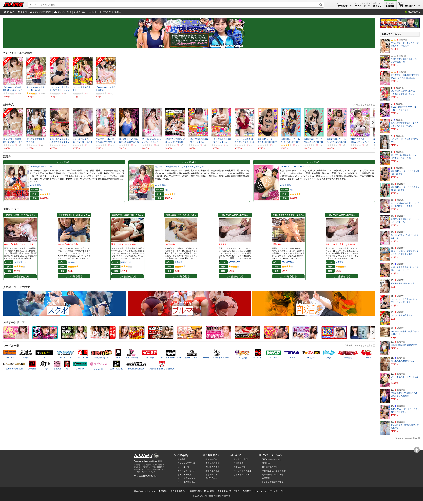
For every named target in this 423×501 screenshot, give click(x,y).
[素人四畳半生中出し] (103, 338)
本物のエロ (73, 262)
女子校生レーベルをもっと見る (358, 345)
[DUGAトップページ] (13, 4)
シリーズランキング (186, 478)
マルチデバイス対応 (112, 12)
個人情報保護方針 (270, 467)
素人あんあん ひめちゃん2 (402, 361)
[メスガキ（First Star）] (16, 338)
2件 (41, 190)
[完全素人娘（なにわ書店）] (160, 338)
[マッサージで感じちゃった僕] (305, 338)
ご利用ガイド (212, 455)
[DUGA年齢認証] (143, 456)
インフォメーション (272, 455)
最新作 (24, 12)
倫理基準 (266, 478)
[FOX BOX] (334, 338)
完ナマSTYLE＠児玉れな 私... (235, 215)
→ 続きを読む (36, 185)
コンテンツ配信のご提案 (273, 482)
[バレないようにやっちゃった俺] (247, 338)
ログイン (377, 6)
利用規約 (266, 463)
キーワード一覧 (184, 474)
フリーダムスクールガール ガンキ (295, 166)
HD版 (94, 12)
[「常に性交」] (189, 338)
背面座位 (340, 262)
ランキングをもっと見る (406, 438)
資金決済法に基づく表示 (228, 491)
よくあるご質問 (241, 459)
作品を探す (183, 455)
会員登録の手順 (212, 463)
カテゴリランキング (186, 471)
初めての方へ (414, 12)
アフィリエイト (277, 491)
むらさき (179, 262)
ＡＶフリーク (20, 262)
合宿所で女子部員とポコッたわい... (74, 215)
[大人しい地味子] (363, 338)
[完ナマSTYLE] (45, 338)
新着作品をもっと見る (362, 104)
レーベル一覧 (183, 467)
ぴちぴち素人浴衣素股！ (402, 315)
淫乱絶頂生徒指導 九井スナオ (404, 345)
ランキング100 (64, 12)
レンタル (81, 12)
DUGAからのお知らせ (271, 459)
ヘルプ (237, 455)
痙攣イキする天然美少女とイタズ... (288, 215)
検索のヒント (211, 474)
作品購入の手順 (212, 467)
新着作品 (181, 459)
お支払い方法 (240, 467)
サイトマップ (260, 491)
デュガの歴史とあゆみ (147, 476)
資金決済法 (273, 474)
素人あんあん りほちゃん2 (402, 283)
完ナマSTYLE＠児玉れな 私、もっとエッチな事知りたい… (181, 166)
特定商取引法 (274, 471)
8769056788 (234, 262)
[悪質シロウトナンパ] (276, 338)
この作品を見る (20, 276)
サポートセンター (242, 474)
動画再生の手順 (212, 471)
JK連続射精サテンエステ (41, 166)
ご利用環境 (239, 463)
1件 (291, 190)
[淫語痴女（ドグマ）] (218, 338)
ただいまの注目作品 (42, 12)
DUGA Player (211, 478)
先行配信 (10, 12)
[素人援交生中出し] (74, 338)
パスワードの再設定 (242, 471)
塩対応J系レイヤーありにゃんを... (181, 215)
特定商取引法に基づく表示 (202, 491)
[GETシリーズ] (132, 338)
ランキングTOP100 (186, 463)
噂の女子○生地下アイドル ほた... (20, 215)
